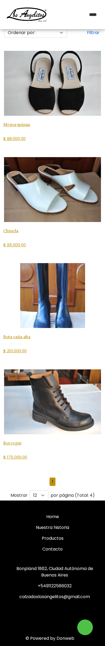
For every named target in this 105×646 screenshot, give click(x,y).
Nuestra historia (52, 527)
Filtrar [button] (93, 32)
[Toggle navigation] (92, 14)
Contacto (52, 549)
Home (52, 517)
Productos (53, 538)
